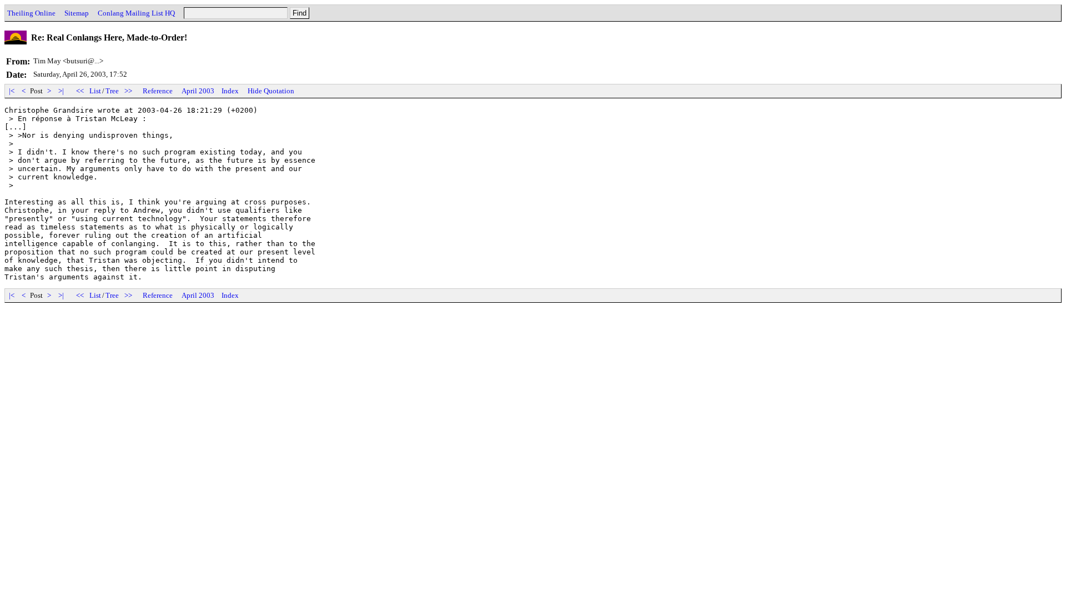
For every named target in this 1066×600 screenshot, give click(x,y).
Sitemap (76, 13)
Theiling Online (31, 13)
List (95, 91)
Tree (112, 91)
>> (128, 91)
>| (61, 91)
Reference (158, 91)
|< (11, 91)
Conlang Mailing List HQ (136, 13)
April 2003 (198, 91)
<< (80, 91)
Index (230, 91)
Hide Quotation (271, 91)
